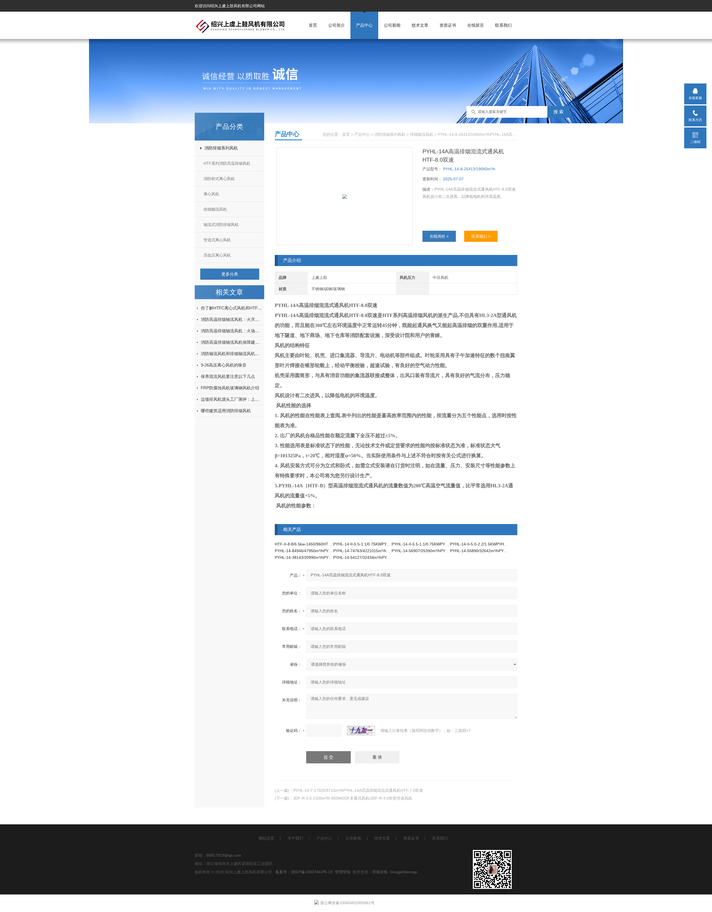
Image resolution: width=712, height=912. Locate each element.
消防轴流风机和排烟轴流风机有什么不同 (231, 353)
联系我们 (503, 25)
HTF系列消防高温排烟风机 (227, 163)
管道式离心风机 (217, 240)
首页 (313, 25)
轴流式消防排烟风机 (221, 224)
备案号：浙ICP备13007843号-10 (304, 872)
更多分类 (229, 274)
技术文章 (420, 25)
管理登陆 (342, 872)
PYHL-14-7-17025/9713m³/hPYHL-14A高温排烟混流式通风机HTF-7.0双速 (358, 790)
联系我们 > (480, 236)
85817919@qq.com (223, 855)
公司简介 (336, 25)
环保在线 (380, 872)
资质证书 (447, 25)
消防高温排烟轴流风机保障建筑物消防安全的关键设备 (231, 342)
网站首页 (266, 838)
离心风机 (211, 194)
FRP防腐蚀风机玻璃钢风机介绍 (230, 387)
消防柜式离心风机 (219, 178)
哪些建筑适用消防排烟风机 (226, 410)
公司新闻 (392, 25)
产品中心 (364, 25)
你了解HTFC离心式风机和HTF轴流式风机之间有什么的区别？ (231, 308)
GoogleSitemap (403, 872)
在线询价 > (439, 236)
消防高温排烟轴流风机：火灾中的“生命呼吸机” (231, 319)
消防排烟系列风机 (221, 148)
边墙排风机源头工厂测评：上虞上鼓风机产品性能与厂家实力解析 (231, 399)
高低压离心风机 (217, 255)
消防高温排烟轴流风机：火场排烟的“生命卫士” (231, 330)
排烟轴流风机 (215, 209)
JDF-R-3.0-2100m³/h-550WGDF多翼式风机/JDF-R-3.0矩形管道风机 (352, 798)
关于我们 (295, 838)
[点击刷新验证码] (361, 730)
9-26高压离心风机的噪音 (223, 365)
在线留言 (475, 25)
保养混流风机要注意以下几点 (228, 376)
